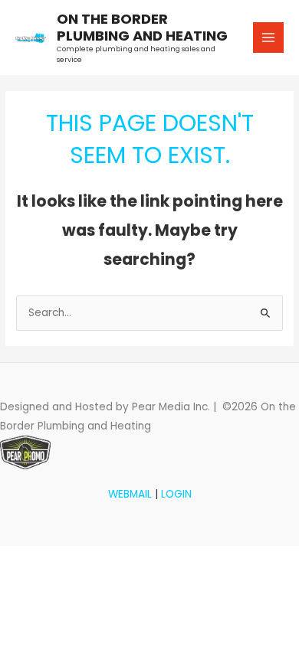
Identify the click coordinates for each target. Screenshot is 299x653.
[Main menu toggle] (268, 38)
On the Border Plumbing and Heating (142, 27)
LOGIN (176, 494)
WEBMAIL (130, 494)
